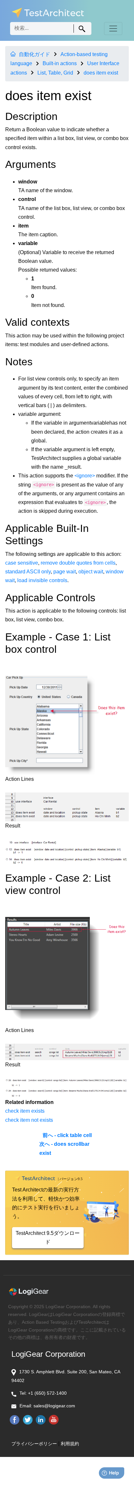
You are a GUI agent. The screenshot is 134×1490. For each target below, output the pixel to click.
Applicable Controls (50, 598)
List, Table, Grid (55, 73)
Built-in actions (60, 63)
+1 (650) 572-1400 (47, 1393)
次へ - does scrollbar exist (64, 1148)
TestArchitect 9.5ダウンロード (48, 1237)
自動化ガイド (34, 54)
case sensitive (21, 563)
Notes (19, 362)
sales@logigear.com (54, 1405)
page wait (64, 571)
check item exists (25, 1111)
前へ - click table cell (67, 1135)
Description (31, 116)
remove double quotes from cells (78, 563)
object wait (90, 571)
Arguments (30, 164)
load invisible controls (42, 580)
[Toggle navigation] (113, 28)
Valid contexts (37, 322)
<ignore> (84, 475)
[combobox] (50, 28)
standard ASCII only (28, 571)
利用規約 (70, 1443)
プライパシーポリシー (34, 1443)
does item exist (101, 73)
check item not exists (29, 1120)
